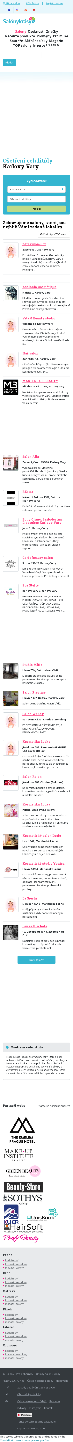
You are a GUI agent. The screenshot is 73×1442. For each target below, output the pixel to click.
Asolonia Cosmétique (39, 287)
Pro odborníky (24, 1374)
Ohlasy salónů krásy (48, 1374)
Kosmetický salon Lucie (41, 836)
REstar (27, 492)
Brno (7, 1273)
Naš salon (30, 353)
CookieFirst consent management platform (25, 1440)
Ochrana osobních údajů (32, 1401)
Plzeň (7, 1309)
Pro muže (60, 36)
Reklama (54, 1401)
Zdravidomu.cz (34, 244)
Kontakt (48, 1408)
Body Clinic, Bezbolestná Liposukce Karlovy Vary (42, 521)
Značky (52, 31)
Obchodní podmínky (29, 1394)
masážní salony (14, 1267)
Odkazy (21, 1408)
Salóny (20, 31)
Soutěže (16, 41)
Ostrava (9, 1291)
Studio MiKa (32, 665)
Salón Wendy (33, 714)
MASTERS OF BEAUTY (40, 381)
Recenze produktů (20, 36)
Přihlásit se (32, 3)
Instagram (35, 1408)
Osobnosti (36, 31)
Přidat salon (12, 3)
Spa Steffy (30, 585)
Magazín (56, 41)
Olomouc (10, 1345)
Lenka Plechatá (34, 926)
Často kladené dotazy (40, 1380)
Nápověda (62, 1380)
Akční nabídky (36, 41)
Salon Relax (32, 777)
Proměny (44, 36)
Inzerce (46, 45)
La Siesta (29, 898)
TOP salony (22, 45)
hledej (37, 208)
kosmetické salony (16, 1264)
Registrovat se (54, 3)
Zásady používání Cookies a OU (36, 1387)
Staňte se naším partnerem (54, 1106)
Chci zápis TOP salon (55, 234)
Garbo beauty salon (37, 558)
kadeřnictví (11, 1260)
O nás (20, 1380)
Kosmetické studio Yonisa (43, 863)
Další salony (36, 960)
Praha (7, 1255)
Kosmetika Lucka (36, 742)
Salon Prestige (34, 692)
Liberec (8, 1327)
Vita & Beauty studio (38, 318)
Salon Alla (30, 457)
